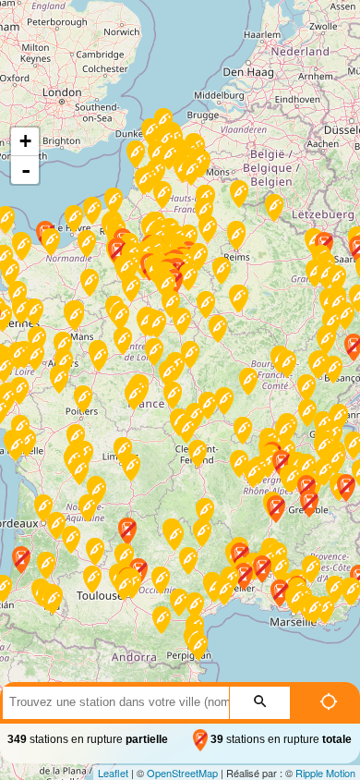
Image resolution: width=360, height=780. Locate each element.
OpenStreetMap (182, 772)
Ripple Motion (325, 772)
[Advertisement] (180, 29)
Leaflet (113, 772)
